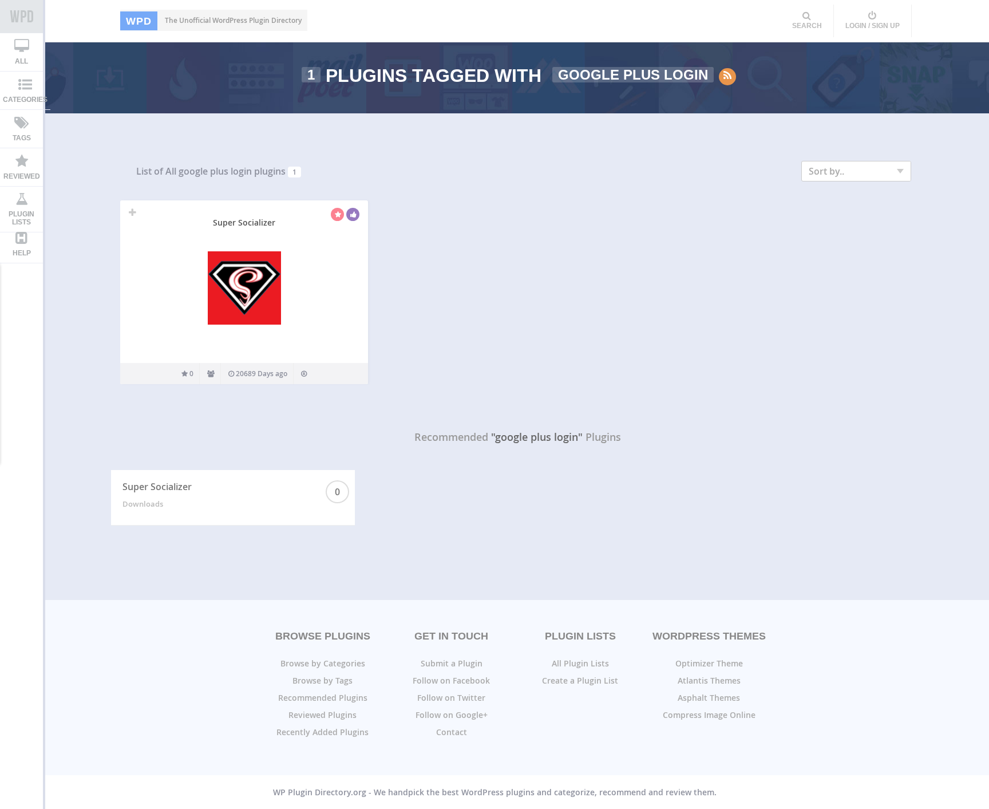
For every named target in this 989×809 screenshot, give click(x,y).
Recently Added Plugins (322, 732)
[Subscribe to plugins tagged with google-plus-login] (727, 76)
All (21, 61)
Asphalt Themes (709, 697)
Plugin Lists (21, 218)
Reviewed (21, 176)
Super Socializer (244, 222)
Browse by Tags (322, 680)
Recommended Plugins (322, 697)
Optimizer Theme (709, 663)
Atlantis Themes (709, 680)
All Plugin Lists (580, 663)
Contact (451, 732)
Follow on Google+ (452, 714)
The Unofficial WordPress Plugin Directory (214, 20)
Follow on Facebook (451, 680)
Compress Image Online (709, 714)
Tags (22, 138)
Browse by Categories (322, 663)
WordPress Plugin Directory (21, 16)
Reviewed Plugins (322, 714)
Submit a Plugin (451, 663)
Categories (25, 100)
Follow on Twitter (451, 697)
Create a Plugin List (580, 680)
